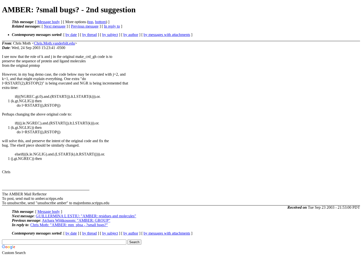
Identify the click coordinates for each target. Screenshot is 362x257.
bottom (100, 22)
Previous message (85, 26)
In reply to (112, 26)
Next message (55, 26)
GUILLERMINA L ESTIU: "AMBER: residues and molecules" (86, 216)
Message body (48, 22)
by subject (110, 35)
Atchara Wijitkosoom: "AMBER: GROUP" (76, 220)
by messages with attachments (167, 35)
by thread (89, 35)
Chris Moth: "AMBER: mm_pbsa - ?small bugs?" (69, 225)
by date (71, 35)
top (90, 22)
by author (130, 35)
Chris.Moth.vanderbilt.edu (54, 43)
